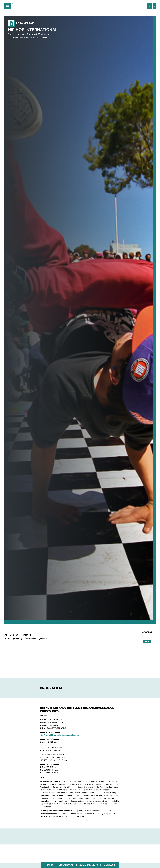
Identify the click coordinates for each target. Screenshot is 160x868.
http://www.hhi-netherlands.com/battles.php (59, 735)
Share (147, 641)
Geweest (109, 864)
